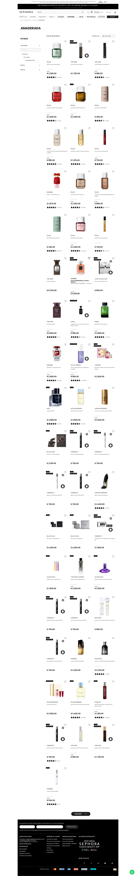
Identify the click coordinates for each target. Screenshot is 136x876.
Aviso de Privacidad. (63, 830)
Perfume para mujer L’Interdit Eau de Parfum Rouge (103, 705)
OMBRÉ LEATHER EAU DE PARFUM (102, 64)
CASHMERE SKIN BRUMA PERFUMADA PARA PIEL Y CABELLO (57, 152)
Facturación (50, 850)
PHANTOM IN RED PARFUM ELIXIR (54, 367)
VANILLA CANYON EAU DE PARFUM (78, 107)
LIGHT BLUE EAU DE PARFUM (77, 411)
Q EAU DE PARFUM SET (52, 704)
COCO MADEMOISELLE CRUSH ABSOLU (80, 281)
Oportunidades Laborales (69, 843)
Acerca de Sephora (67, 839)
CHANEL (74, 278)
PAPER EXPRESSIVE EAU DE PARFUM (55, 620)
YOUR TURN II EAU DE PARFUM (53, 538)
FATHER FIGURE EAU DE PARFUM (53, 64)
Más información (100, 2)
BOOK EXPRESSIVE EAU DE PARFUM (54, 661)
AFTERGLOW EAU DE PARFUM (77, 238)
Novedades (22, 851)
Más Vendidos (23, 849)
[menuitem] (23, 17)
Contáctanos (50, 852)
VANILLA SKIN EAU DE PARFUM (77, 194)
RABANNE (50, 192)
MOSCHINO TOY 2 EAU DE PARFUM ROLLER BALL (105, 620)
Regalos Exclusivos (24, 853)
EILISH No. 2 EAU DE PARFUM (53, 454)
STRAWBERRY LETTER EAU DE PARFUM (54, 107)
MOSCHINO (98, 618)
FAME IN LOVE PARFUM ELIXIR (53, 194)
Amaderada (41, 20)
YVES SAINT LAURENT (77, 577)
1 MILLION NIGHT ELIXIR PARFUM (77, 661)
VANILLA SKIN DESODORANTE (101, 107)
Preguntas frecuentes (53, 843)
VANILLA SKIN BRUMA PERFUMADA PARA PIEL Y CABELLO (104, 195)
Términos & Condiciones (53, 841)
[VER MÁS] (81, 275)
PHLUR (49, 62)
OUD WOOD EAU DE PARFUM (77, 64)
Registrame (72, 826)
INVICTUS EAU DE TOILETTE (52, 791)
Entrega (49, 848)
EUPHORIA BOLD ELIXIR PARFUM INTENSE (103, 579)
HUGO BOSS (98, 658)
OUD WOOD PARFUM (51, 281)
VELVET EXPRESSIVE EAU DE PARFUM (55, 748)
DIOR (48, 408)
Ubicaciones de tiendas (53, 845)
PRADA (97, 321)
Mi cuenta (108, 12)
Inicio (21, 20)
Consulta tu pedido (52, 839)
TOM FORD (74, 62)
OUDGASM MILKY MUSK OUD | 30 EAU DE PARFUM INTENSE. (80, 325)
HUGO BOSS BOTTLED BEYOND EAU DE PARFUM (105, 661)
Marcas (112, 16)
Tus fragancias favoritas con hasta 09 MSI (54, 5)
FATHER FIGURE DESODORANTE (53, 238)
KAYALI (73, 321)
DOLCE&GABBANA (76, 408)
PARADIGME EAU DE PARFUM (101, 324)
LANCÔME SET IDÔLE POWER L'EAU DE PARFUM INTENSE (105, 368)
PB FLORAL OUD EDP (51, 324)
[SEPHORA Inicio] (26, 12)
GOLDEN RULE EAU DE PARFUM (101, 238)
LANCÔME (98, 365)
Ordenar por (95, 36)
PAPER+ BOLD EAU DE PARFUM (77, 495)
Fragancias (27, 20)
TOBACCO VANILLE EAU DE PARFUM (102, 748)
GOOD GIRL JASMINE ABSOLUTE (101, 495)
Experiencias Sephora (25, 855)
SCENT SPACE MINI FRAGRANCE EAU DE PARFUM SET (105, 539)
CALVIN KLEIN (51, 577)
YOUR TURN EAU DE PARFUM (76, 538)
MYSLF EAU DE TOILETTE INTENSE (78, 579)
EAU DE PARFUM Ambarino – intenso (81, 283)
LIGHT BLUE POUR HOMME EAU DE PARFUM (80, 704)
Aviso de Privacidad (67, 841)
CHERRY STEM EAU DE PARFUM (101, 151)
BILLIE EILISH (51, 452)
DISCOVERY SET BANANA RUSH (101, 281)
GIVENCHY (98, 702)
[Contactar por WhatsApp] (132, 872)
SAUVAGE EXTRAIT (50, 411)
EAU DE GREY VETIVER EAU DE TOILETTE (79, 748)
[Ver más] (57, 58)
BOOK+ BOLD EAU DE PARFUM (77, 454)
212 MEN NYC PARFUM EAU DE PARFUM (103, 411)
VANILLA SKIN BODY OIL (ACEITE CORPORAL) (80, 151)
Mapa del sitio (66, 845)
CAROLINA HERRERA (101, 408)
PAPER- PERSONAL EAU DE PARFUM (54, 495)
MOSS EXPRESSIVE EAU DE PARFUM (78, 620)
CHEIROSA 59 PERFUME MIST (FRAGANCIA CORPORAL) (80, 368)
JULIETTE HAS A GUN (101, 279)
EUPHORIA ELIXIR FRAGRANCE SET (54, 579)
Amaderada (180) (30, 60)
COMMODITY (74, 452)
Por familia (34, 20)
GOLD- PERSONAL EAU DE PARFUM (102, 454)
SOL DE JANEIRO (76, 365)
